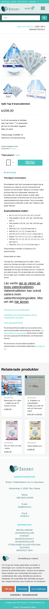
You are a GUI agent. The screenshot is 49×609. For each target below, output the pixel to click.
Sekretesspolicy (24, 539)
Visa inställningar (38, 589)
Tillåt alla (8, 589)
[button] (43, 8)
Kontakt (24, 536)
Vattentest (28, 27)
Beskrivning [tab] (10, 172)
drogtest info (24, 550)
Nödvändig (22, 589)
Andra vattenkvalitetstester (13, 323)
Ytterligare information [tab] (15, 178)
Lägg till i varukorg (30, 162)
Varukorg (5, 1)
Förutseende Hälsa (28, 607)
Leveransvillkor (24, 533)
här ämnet (22, 301)
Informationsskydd (30, 595)
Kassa (13, 1)
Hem (19, 27)
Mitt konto (22, 1)
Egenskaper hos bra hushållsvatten (16, 310)
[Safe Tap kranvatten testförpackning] (24, 57)
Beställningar (24, 530)
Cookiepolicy (15, 595)
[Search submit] (44, 18)
